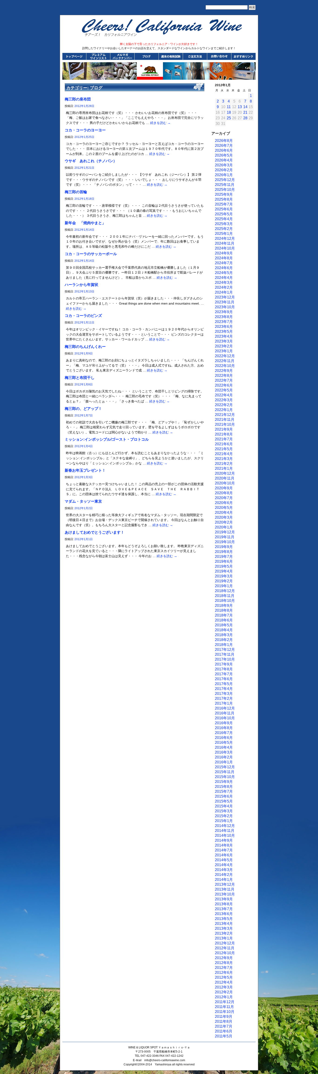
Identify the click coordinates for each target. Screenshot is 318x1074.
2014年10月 (225, 835)
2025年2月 (224, 229)
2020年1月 (224, 527)
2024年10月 (225, 248)
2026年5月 (224, 155)
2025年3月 (224, 224)
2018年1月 (224, 645)
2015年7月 (224, 791)
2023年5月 (224, 331)
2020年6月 (224, 503)
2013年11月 (224, 889)
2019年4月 (224, 571)
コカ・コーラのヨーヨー (85, 130)
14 (245, 107)
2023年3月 (224, 341)
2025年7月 (224, 204)
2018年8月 (224, 610)
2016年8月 (224, 728)
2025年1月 (224, 234)
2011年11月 (224, 1007)
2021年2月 (224, 464)
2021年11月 (224, 420)
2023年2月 (224, 346)
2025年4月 (224, 219)
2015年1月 (224, 821)
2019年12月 (225, 532)
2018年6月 (224, 620)
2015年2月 (224, 816)
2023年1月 (224, 351)
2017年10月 (225, 659)
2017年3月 (224, 694)
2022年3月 (224, 400)
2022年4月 (224, 395)
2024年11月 (224, 243)
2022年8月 (224, 375)
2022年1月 (224, 410)
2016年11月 (224, 713)
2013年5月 (224, 919)
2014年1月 (224, 880)
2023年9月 (224, 312)
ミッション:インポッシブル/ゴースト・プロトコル (107, 439)
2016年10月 (225, 718)
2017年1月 (224, 703)
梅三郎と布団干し (80, 378)
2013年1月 (224, 938)
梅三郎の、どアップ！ (83, 409)
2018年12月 (225, 591)
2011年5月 (223, 1036)
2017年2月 (224, 698)
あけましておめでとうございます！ (94, 532)
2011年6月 (223, 1031)
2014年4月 (224, 865)
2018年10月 (225, 601)
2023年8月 (224, 317)
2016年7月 (224, 733)
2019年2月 (224, 581)
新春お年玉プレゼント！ (85, 470)
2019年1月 (224, 586)
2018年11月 (224, 596)
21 (245, 112)
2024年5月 (224, 273)
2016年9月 (224, 723)
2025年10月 (225, 190)
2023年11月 (224, 302)
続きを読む (160, 123)
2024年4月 (224, 278)
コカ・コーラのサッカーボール (91, 254)
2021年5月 (224, 449)
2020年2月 (224, 522)
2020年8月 (224, 493)
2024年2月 (224, 287)
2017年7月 (224, 674)
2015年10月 (225, 777)
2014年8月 (224, 845)
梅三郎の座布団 (78, 99)
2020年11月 (224, 478)
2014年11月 (224, 831)
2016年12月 (225, 708)
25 (229, 118)
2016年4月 (224, 747)
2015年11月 (224, 772)
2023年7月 (224, 322)
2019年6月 (224, 561)
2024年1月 (224, 292)
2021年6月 (224, 444)
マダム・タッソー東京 (83, 501)
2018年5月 (224, 625)
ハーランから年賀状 (81, 285)
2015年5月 (224, 801)
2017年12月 (225, 650)
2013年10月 (225, 894)
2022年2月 (224, 405)
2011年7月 (223, 1026)
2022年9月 (224, 371)
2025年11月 (224, 185)
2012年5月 (224, 977)
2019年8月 (224, 552)
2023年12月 (225, 297)
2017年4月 (224, 689)
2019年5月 (224, 566)
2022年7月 (224, 380)
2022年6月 (224, 385)
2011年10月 (224, 1012)
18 (229, 112)
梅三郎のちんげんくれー (85, 347)
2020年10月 (225, 483)
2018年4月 (224, 630)
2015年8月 (224, 787)
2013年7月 (224, 909)
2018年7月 (224, 615)
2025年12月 (225, 180)
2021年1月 (224, 468)
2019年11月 (224, 537)
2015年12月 (225, 767)
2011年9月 (223, 1017)
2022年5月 (224, 390)
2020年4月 (224, 513)
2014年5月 (224, 860)
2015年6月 (224, 796)
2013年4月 (224, 924)
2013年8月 (224, 904)
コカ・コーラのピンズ (83, 316)
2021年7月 (224, 439)
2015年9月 (224, 782)
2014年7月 (224, 850)
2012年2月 (224, 992)
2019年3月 (224, 576)
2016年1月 (224, 762)
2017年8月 (224, 669)
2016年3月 (224, 752)
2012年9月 (224, 958)
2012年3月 (224, 987)
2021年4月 (224, 454)
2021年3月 (224, 459)
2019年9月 (224, 547)
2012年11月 (224, 948)
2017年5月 (224, 684)
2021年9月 (224, 429)
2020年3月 (224, 517)
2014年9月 (224, 840)
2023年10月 (225, 307)
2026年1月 (224, 175)
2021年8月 (224, 434)
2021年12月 (225, 415)
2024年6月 (224, 268)
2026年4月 (224, 160)
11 (229, 107)
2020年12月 (225, 473)
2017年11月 (224, 654)
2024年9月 (224, 253)
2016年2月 (224, 757)
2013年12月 (225, 884)
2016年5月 (224, 743)
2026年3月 (224, 165)
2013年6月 (224, 914)
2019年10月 (225, 542)
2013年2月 (224, 933)
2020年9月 (224, 488)
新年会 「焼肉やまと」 (85, 223)
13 (240, 107)
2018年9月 (224, 605)
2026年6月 (224, 150)
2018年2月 (224, 640)
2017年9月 (224, 664)
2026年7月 (224, 146)
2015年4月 (224, 806)
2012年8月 (224, 963)
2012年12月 (225, 943)
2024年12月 (225, 238)
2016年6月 (224, 738)
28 (245, 118)
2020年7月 (224, 498)
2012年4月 (224, 982)
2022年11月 (224, 361)
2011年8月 (223, 1021)
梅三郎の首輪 (76, 192)
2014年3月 (224, 870)
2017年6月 (224, 679)
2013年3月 (224, 928)
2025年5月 (224, 214)
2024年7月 (224, 263)
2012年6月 (224, 972)
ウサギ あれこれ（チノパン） (91, 161)
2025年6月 (224, 209)
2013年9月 (224, 899)
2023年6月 (224, 327)
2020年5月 (224, 508)
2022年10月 (225, 366)
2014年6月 (224, 855)
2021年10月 (225, 424)
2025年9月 (224, 194)
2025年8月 (224, 199)
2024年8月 (224, 258)
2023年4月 (224, 336)
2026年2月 (224, 170)
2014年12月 (225, 826)
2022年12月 (225, 356)
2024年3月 (224, 283)
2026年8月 (224, 141)
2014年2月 (224, 875)
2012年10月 (225, 953)
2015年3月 (224, 811)
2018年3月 (224, 635)
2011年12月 (224, 1002)
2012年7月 (224, 968)
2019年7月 (224, 557)
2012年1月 (224, 997)
